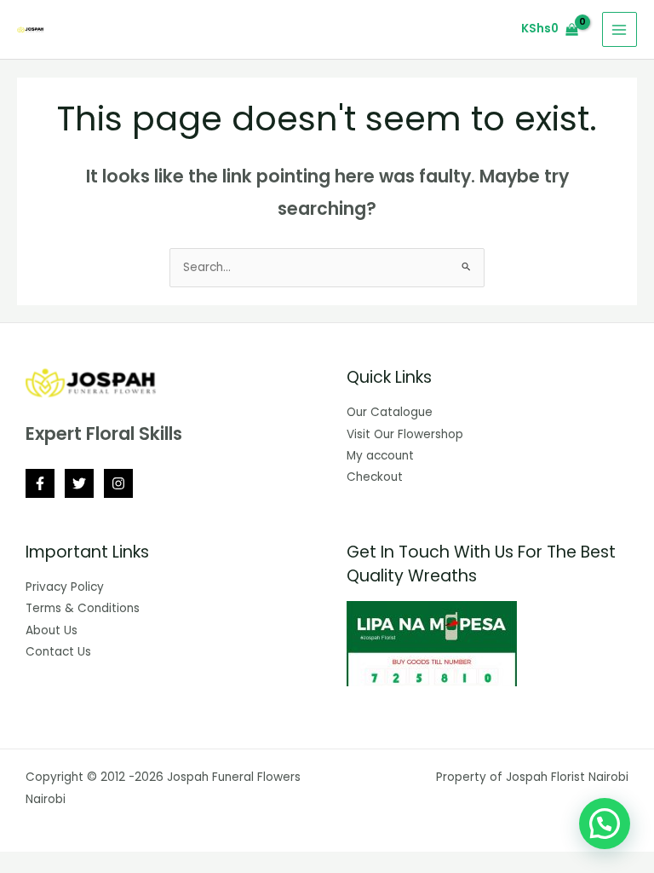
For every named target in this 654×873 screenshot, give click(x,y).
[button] (604, 823)
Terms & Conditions (83, 608)
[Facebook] (40, 483)
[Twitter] (79, 483)
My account (380, 456)
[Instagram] (118, 483)
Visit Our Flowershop (405, 434)
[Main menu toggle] (619, 29)
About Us (51, 630)
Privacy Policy (65, 587)
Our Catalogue (390, 412)
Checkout (375, 477)
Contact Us (58, 652)
